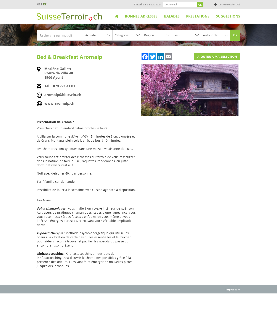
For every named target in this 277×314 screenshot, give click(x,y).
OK (235, 35)
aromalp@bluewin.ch (62, 94)
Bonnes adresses (141, 16)
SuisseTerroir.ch (69, 17)
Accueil (117, 16)
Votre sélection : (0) (229, 4)
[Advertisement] (138, 303)
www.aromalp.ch (59, 103)
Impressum (232, 289)
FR (38, 4)
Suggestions (228, 16)
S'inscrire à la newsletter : (148, 4)
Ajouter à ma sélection (217, 56)
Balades (172, 16)
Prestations (197, 16)
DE (45, 4)
